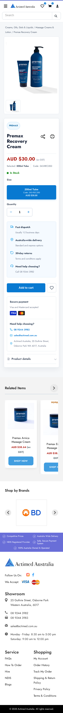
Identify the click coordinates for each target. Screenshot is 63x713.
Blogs (8, 684)
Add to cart (26, 287)
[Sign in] (57, 6)
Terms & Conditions (45, 696)
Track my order (43, 672)
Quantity (18, 208)
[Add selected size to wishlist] (51, 287)
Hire (7, 672)
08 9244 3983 (19, 618)
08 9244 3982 (22, 329)
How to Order (13, 665)
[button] (6, 6)
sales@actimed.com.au (25, 335)
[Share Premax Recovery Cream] (43, 137)
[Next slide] (54, 388)
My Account (41, 658)
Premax (13, 125)
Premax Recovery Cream (25, 32)
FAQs (8, 658)
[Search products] (56, 16)
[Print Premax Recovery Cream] (52, 137)
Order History (42, 665)
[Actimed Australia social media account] (28, 576)
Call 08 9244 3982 (24, 271)
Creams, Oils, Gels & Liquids (19, 27)
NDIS (8, 678)
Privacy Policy (42, 689)
